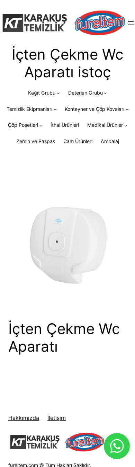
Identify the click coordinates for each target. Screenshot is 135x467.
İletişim (56, 417)
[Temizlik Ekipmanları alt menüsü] (55, 109)
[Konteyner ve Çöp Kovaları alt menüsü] (127, 109)
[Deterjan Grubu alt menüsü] (105, 92)
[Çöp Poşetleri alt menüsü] (40, 125)
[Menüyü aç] (131, 23)
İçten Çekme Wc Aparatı (64, 337)
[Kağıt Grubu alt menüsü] (58, 92)
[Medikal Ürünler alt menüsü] (125, 125)
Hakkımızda (23, 417)
